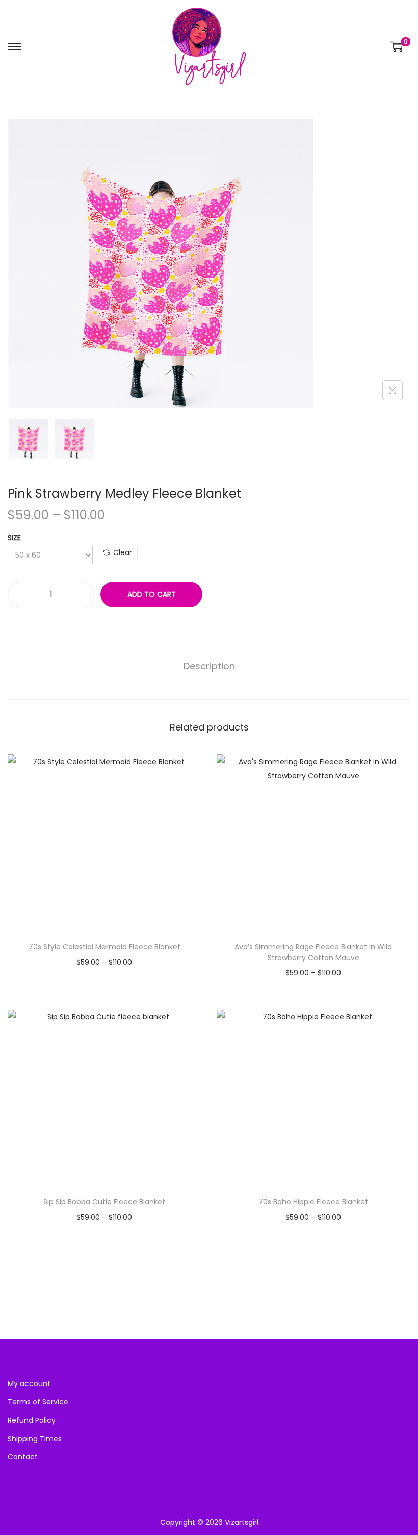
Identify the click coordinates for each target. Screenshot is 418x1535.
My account (29, 1383)
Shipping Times (35, 1438)
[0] (396, 46)
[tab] (209, 666)
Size (14, 538)
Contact (23, 1457)
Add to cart (151, 594)
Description (209, 666)
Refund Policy (32, 1420)
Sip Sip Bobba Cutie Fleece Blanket (104, 1202)
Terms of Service (38, 1402)
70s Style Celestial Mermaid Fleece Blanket (104, 947)
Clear (122, 552)
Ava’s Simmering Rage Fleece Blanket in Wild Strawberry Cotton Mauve (313, 952)
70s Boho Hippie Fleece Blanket (313, 1202)
